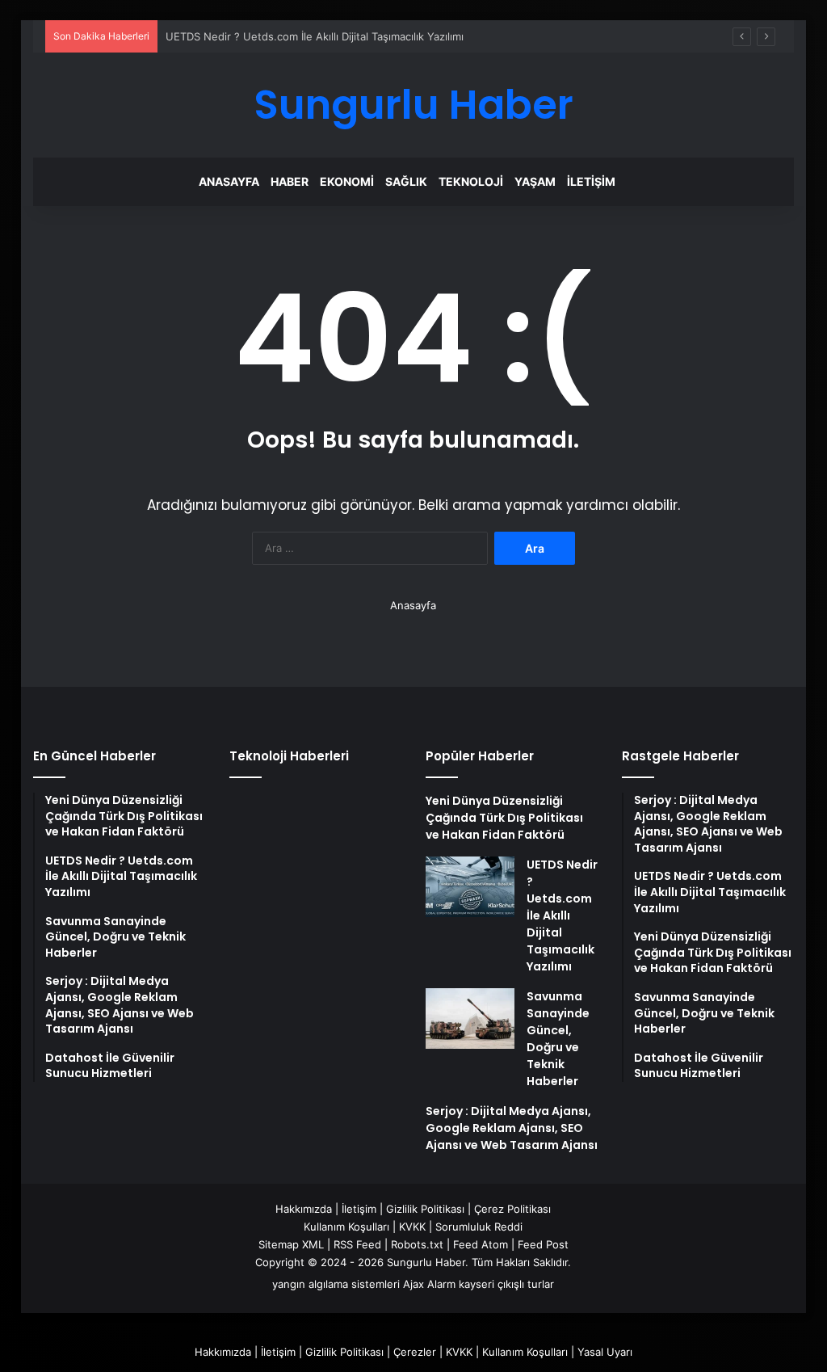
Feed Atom (480, 1244)
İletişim (591, 181)
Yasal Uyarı (604, 1351)
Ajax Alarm (429, 1283)
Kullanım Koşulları (346, 1226)
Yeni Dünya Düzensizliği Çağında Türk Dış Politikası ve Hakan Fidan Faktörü (504, 818)
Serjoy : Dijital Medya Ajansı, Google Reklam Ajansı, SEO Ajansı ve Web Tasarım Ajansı (512, 1128)
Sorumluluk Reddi (479, 1226)
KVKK (412, 1226)
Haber (290, 181)
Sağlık (406, 181)
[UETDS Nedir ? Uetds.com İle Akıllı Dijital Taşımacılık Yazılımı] (470, 886)
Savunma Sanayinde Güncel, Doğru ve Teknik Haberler (558, 1038)
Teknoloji (471, 181)
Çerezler (414, 1351)
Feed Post (543, 1244)
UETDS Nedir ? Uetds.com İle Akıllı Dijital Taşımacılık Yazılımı (315, 36)
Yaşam (535, 181)
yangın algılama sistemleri (336, 1283)
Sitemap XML (291, 1244)
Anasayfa (229, 181)
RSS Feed (357, 1244)
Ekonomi (347, 181)
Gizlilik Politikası (425, 1208)
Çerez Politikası (512, 1208)
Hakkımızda (303, 1208)
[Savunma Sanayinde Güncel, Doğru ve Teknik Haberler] (470, 1018)
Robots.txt (417, 1244)
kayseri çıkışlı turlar (506, 1283)
